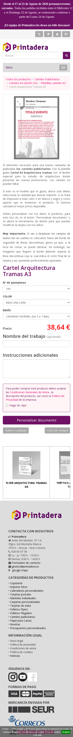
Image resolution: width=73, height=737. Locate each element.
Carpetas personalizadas (25, 602)
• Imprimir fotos (18, 587)
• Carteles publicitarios (21, 617)
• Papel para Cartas (20, 620)
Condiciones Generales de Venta (30, 392)
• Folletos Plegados (20, 613)
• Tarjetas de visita (19, 605)
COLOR (7, 296)
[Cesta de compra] (48, 34)
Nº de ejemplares (14, 282)
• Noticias (14, 656)
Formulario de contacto (26, 563)
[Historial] (39, 34)
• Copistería (15, 583)
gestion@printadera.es (25, 566)
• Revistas (14, 624)
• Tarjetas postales (19, 594)
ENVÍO (7, 310)
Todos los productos (18, 79)
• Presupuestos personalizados (27, 628)
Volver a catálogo (15, 430)
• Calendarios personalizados (25, 590)
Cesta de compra (57, 430)
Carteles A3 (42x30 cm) (23, 83)
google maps (20, 570)
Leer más (38, 735)
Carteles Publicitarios (47, 79)
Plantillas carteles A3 (53, 83)
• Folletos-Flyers (18, 609)
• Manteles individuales (22, 598)
